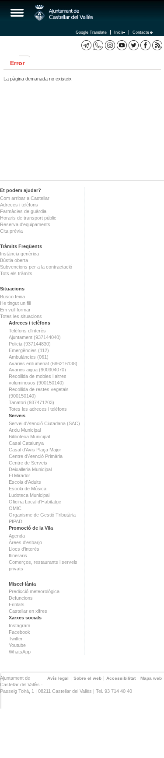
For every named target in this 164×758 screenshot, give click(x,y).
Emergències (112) (29, 350)
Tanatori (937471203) (31, 402)
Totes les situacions (21, 316)
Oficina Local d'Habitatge (35, 501)
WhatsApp (20, 651)
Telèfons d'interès (27, 330)
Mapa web (151, 678)
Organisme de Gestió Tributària (42, 514)
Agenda (17, 535)
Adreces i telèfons (19, 204)
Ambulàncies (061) (29, 357)
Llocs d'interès (24, 549)
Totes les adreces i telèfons (38, 409)
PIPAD (15, 521)
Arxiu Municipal (25, 430)
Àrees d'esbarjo (25, 542)
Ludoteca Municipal (29, 495)
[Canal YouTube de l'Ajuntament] (122, 45)
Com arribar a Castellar (24, 198)
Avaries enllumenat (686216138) (43, 363)
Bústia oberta (14, 260)
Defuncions (21, 598)
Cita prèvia (11, 231)
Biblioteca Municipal (29, 436)
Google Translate (91, 32)
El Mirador (19, 475)
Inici (118, 32)
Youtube (17, 645)
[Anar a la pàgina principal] (63, 13)
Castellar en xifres (28, 611)
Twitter (16, 638)
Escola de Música (27, 488)
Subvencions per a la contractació (36, 266)
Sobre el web (87, 678)
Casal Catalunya (26, 443)
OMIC (15, 508)
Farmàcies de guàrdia (23, 211)
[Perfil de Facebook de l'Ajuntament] (145, 45)
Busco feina (12, 296)
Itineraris (18, 555)
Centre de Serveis (28, 462)
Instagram (19, 625)
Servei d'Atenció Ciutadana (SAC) (44, 423)
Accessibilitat (121, 678)
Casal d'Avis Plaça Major (35, 449)
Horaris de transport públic (28, 217)
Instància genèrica (19, 253)
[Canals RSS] (157, 45)
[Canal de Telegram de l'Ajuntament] (86, 45)
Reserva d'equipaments (25, 224)
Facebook (19, 632)
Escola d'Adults (25, 482)
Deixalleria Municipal (30, 469)
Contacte (141, 32)
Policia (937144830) (30, 343)
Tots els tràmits (16, 273)
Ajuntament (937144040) (35, 337)
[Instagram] (110, 45)
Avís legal (58, 678)
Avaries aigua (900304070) (37, 369)
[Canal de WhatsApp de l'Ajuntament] (98, 45)
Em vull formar (15, 309)
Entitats (16, 604)
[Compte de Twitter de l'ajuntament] (134, 45)
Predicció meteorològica (34, 591)
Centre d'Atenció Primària (36, 456)
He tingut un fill (15, 303)
